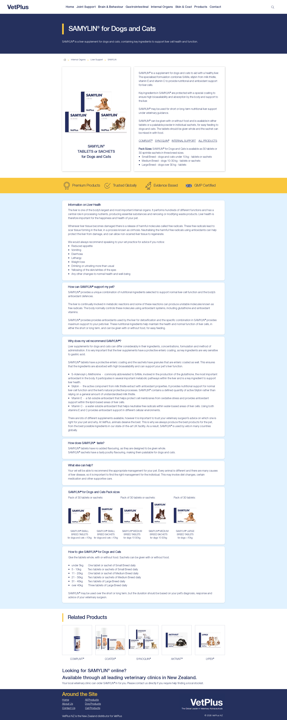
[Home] (65, 59)
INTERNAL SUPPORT (184, 141)
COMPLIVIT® (145, 141)
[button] (70, 7)
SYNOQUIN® (162, 141)
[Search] (272, 7)
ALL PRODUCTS (207, 141)
